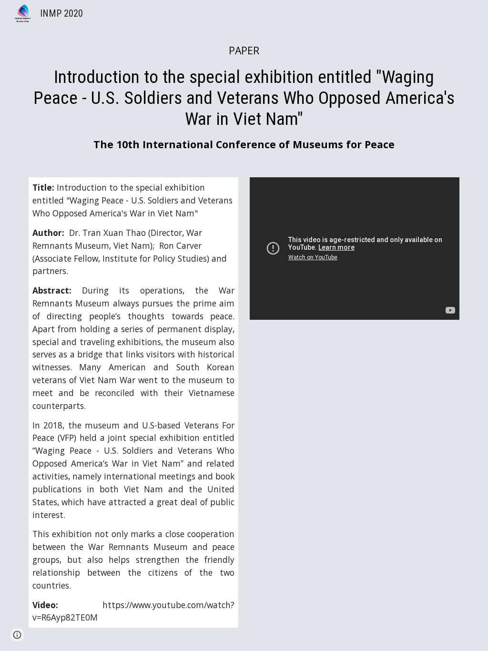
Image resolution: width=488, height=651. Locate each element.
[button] (17, 634)
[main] (244, 97)
